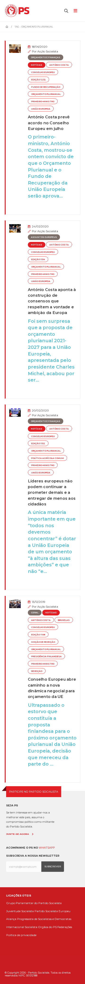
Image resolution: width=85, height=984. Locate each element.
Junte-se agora (17, 834)
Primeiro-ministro (42, 101)
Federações (64, 927)
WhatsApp (47, 847)
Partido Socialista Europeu (52, 911)
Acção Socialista (47, 51)
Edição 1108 (38, 634)
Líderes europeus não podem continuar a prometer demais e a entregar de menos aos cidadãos (52, 493)
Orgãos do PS (47, 927)
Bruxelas (64, 620)
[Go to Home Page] (7, 26)
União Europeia (40, 109)
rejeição (36, 671)
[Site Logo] (18, 11)
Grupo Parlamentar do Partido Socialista (34, 903)
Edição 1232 (38, 80)
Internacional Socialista (21, 927)
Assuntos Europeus (44, 237)
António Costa (59, 65)
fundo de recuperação (45, 87)
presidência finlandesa (46, 656)
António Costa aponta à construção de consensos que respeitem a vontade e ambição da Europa (52, 301)
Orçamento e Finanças (45, 57)
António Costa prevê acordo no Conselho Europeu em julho (49, 123)
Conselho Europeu (43, 72)
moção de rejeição (43, 642)
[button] (66, 10)
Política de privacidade (21, 935)
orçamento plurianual (46, 94)
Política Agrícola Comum (47, 458)
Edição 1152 (38, 443)
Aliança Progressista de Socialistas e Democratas (38, 919)
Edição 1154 (38, 259)
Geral (34, 612)
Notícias (36, 65)
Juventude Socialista (20, 911)
